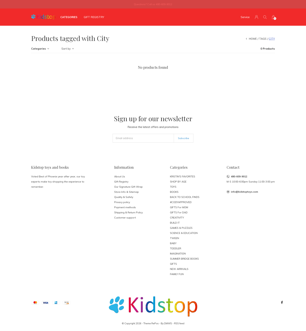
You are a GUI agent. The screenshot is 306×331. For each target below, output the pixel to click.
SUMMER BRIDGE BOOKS (184, 258)
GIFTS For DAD (179, 212)
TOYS (173, 186)
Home (253, 38)
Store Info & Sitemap (126, 191)
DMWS (168, 323)
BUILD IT (175, 222)
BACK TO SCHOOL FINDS (184, 197)
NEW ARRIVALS (179, 269)
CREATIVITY (177, 217)
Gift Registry (94, 17)
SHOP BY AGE (178, 181)
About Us (119, 176)
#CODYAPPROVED (181, 202)
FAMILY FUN (177, 274)
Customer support (125, 217)
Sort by (66, 48)
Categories (68, 17)
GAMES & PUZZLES (181, 227)
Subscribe (183, 138)
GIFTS (173, 263)
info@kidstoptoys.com (244, 191)
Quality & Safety (123, 197)
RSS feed (179, 323)
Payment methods (125, 207)
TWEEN (174, 238)
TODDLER (175, 248)
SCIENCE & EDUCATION (184, 233)
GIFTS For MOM (179, 207)
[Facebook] (282, 302)
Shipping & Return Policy (128, 212)
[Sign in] (256, 17)
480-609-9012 (239, 176)
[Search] (265, 17)
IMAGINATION (178, 253)
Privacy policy (122, 202)
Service (245, 17)
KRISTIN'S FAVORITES (182, 176)
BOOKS (174, 191)
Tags (263, 38)
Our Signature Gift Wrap (128, 186)
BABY (173, 243)
